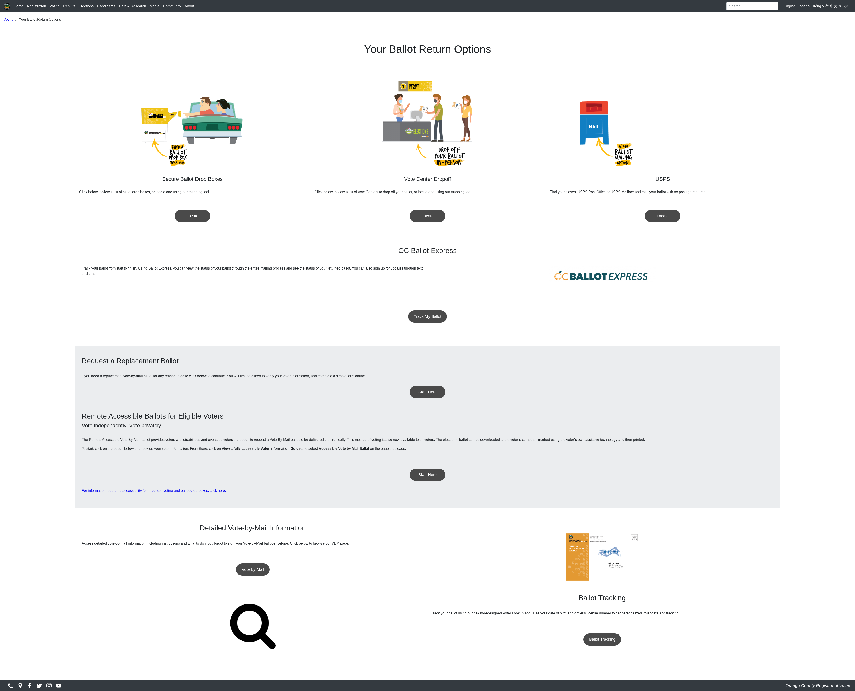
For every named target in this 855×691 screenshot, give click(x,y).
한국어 (844, 6)
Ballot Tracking (602, 639)
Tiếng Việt (820, 6)
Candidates (106, 6)
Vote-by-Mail (253, 569)
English (790, 6)
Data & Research (132, 6)
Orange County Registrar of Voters (818, 685)
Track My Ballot (427, 316)
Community (172, 6)
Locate (192, 216)
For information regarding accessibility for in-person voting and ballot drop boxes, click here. (154, 490)
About (189, 6)
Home (18, 6)
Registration (36, 6)
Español (803, 6)
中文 (833, 6)
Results (69, 6)
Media (154, 6)
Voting (55, 6)
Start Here (427, 392)
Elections (86, 6)
